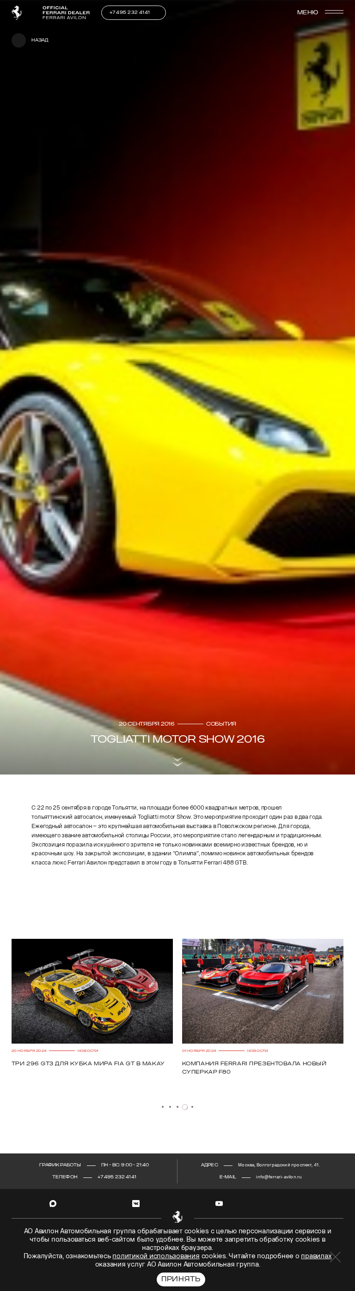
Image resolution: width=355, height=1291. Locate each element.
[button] (163, 1107)
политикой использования (155, 1256)
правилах (316, 1256)
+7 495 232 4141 (130, 12)
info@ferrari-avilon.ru (278, 1177)
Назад (39, 40)
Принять (181, 1279)
